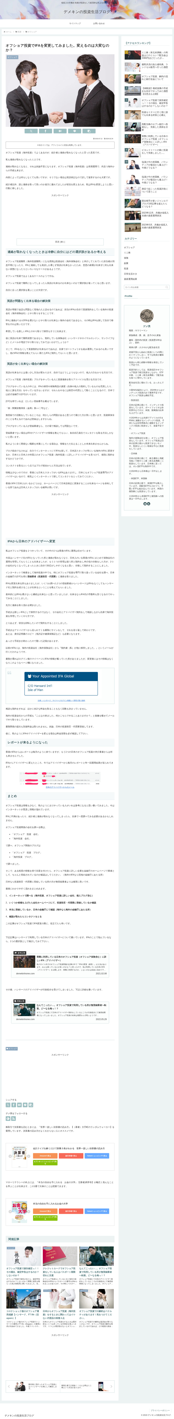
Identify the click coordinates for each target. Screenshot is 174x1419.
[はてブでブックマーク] (60, 131)
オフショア (13, 1049)
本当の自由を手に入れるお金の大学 (50, 1204)
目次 (57, 242)
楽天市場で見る (71, 1156)
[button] (89, 131)
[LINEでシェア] (74, 131)
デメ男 (146, 326)
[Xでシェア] (31, 131)
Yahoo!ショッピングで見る (97, 1156)
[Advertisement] (60, 216)
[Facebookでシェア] (45, 131)
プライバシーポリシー (160, 1410)
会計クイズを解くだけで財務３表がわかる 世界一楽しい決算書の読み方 (69, 1148)
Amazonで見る (45, 1156)
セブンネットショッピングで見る (45, 1163)
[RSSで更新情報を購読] (13, 1118)
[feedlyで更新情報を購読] (8, 1118)
